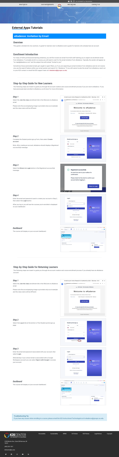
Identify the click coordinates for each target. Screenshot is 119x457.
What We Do (23, 4)
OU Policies (75, 433)
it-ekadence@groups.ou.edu (58, 70)
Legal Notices (98, 433)
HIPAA (64, 433)
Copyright (109, 433)
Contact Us (96, 4)
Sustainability (54, 433)
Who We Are (72, 4)
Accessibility (42, 433)
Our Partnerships (47, 4)
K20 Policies (86, 433)
